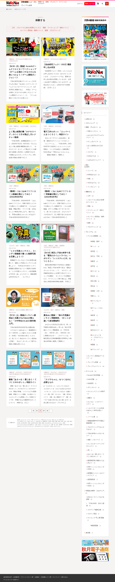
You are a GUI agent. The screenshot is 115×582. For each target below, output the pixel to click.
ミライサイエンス (46, 424)
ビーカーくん (37, 419)
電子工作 (61, 419)
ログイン (80, 3)
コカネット (16, 579)
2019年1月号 (66, 424)
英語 (29, 423)
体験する (41, 2)
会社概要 (15, 577)
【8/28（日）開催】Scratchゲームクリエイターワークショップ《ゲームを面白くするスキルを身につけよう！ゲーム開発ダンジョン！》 (22, 72)
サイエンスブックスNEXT (96, 392)
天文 (57, 424)
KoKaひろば (92, 156)
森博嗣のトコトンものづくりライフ (95, 474)
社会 (94, 286)
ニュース (12, 245)
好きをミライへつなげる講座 (95, 498)
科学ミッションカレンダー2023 (95, 484)
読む (35, 2)
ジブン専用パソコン (22, 421)
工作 (13, 28)
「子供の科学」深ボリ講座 (95, 504)
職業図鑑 (96, 525)
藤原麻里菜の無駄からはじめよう (95, 461)
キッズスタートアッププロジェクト (95, 445)
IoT (58, 419)
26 (37, 411)
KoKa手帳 (92, 379)
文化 (95, 276)
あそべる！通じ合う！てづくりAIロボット (20, 374)
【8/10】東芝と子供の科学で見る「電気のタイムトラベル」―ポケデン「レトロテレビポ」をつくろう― (57, 256)
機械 (71, 424)
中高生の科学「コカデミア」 (95, 492)
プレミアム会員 (26, 5)
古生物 (18, 419)
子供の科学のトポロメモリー (95, 434)
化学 (65, 421)
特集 (90, 179)
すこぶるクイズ (94, 141)
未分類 (89, 533)
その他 (18, 423)
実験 (44, 28)
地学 (62, 421)
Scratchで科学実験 (95, 375)
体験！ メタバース (94, 440)
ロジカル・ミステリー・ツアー (95, 403)
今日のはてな (93, 183)
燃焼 (53, 421)
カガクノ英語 (93, 514)
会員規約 (37, 577)
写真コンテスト (94, 131)
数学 (71, 421)
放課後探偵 (92, 479)
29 (47, 411)
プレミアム (33, 126)
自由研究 (62, 245)
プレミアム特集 (24, 126)
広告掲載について (45, 577)
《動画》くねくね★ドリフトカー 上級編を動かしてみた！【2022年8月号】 (22, 194)
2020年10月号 (34, 423)
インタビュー (93, 187)
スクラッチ (23, 419)
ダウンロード (93, 387)
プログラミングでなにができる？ (95, 428)
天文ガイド (97, 330)
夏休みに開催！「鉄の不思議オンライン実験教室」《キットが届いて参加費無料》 (57, 318)
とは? (30, 2)
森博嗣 (60, 424)
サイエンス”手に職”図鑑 (95, 519)
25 (33, 411)
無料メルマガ (89, 3)
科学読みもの (93, 175)
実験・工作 (97, 291)
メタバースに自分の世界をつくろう (29, 28)
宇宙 (32, 419)
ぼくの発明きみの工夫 (95, 147)
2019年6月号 (24, 423)
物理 (59, 421)
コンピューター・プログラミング (97, 337)
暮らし (95, 296)
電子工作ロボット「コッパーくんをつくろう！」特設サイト (57, 132)
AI (41, 421)
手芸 (95, 266)
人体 (36, 424)
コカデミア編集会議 (95, 510)
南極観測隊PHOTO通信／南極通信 (95, 422)
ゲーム (28, 419)
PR (54, 424)
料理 (95, 315)
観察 (46, 30)
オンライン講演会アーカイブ (95, 357)
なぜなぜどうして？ (95, 160)
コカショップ (91, 123)
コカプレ (91, 152)
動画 (40, 423)
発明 (64, 423)
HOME (10, 9)
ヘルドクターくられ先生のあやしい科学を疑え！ (95, 410)
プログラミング (55, 30)
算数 (56, 421)
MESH (51, 426)
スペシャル (63, 2)
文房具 (49, 421)
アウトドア (97, 349)
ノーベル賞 (92, 417)
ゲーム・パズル (97, 309)
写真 (94, 251)
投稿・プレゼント (52, 2)
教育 (95, 261)
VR (89, 450)
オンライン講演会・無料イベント (31, 30)
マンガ (95, 271)
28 (43, 411)
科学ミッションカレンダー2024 (95, 468)
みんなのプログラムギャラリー (95, 136)
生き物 (95, 281)
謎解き (91, 398)
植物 (43, 423)
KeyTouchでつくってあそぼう (42, 426)
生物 (68, 421)
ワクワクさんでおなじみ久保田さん (25, 424)
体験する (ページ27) (20, 9)
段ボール (54, 419)
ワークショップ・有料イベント (58, 28)
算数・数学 (97, 241)
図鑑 (95, 344)
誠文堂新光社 (7, 577)
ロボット (33, 421)
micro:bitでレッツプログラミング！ (53, 423)
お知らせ (90, 119)
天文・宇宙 (97, 256)
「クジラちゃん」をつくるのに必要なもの (57, 380)
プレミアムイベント (95, 366)
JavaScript (38, 421)
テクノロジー (96, 302)
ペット (95, 246)
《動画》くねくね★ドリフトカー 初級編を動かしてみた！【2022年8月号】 (57, 194)
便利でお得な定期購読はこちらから (95, 59)
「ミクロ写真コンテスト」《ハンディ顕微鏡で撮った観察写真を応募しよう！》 (22, 254)
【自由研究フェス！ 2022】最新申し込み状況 (57, 65)
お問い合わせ (64, 577)
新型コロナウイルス (46, 419)
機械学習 (45, 421)
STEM (39, 424)
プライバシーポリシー (26, 577)
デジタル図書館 (94, 236)
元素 (52, 424)
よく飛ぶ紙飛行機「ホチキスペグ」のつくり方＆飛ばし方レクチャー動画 (22, 134)
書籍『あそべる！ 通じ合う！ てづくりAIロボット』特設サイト (23, 380)
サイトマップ (56, 577)
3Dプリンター (57, 426)
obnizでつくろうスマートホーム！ (25, 426)
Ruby (28, 421)
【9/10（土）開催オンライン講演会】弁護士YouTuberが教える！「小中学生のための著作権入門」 (22, 319)
